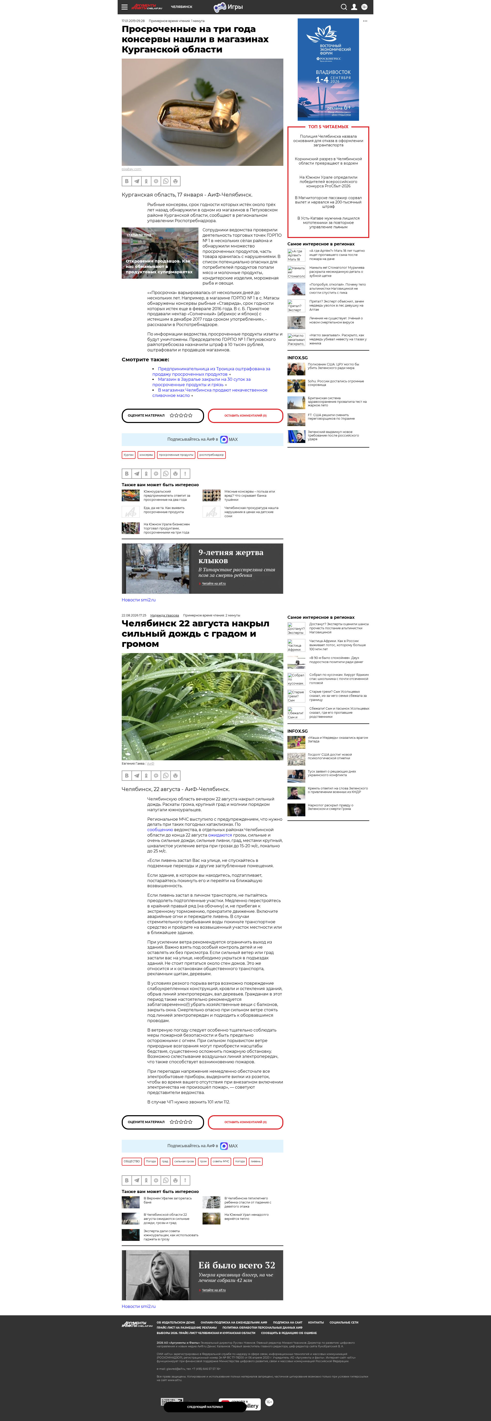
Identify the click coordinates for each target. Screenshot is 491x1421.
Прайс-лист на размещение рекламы (187, 1327)
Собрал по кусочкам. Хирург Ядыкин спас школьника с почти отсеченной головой (339, 679)
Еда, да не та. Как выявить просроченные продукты (164, 510)
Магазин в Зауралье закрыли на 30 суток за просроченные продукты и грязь (201, 382)
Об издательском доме (176, 1322)
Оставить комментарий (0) (246, 415)
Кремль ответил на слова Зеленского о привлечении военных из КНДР (338, 790)
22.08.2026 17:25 (134, 615)
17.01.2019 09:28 (133, 21)
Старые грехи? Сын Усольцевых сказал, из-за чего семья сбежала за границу (338, 696)
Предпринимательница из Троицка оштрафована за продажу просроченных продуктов (211, 371)
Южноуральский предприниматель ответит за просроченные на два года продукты (156, 498)
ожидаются (220, 835)
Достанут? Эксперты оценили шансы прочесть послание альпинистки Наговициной (339, 628)
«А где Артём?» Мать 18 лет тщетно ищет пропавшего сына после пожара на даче (337, 255)
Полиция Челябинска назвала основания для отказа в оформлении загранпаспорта (328, 140)
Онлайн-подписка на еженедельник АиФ (234, 1322)
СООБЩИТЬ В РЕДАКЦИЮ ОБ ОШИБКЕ (289, 1333)
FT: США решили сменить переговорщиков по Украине (331, 416)
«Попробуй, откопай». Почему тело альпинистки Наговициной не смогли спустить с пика (337, 289)
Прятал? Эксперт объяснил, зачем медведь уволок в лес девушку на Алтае (336, 305)
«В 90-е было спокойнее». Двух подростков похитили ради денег (336, 660)
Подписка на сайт (287, 1322)
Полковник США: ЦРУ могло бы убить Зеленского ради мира (333, 366)
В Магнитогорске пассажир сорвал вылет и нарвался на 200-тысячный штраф (328, 202)
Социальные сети (344, 1322)
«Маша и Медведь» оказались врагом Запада (338, 739)
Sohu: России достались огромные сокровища (336, 383)
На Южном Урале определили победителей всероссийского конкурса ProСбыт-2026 (328, 181)
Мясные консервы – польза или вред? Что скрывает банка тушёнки (250, 496)
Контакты (316, 1322)
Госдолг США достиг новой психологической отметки (330, 756)
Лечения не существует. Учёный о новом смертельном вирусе (336, 320)
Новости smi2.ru (139, 600)
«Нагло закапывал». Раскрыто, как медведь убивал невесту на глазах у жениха (338, 339)
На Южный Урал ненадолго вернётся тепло (247, 1217)
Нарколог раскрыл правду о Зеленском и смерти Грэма (330, 807)
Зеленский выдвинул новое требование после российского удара (333, 435)
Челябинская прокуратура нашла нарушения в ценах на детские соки (251, 512)
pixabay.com (131, 169)
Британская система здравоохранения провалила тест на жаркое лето (337, 401)
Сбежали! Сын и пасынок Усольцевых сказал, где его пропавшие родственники (339, 713)
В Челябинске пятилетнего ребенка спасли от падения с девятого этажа (248, 1202)
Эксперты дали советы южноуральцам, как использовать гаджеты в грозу (171, 1235)
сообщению (160, 829)
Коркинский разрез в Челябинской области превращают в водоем (328, 161)
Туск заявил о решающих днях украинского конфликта (332, 773)
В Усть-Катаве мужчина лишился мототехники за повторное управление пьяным (328, 222)
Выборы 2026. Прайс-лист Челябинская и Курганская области (206, 1333)
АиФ (150, 763)
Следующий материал (205, 1407)
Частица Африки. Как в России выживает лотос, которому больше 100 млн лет (337, 645)
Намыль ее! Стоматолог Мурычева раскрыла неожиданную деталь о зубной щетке (336, 272)
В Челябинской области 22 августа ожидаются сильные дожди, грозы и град (166, 1219)
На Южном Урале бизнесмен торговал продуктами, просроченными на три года (167, 528)
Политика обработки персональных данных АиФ (262, 1327)
